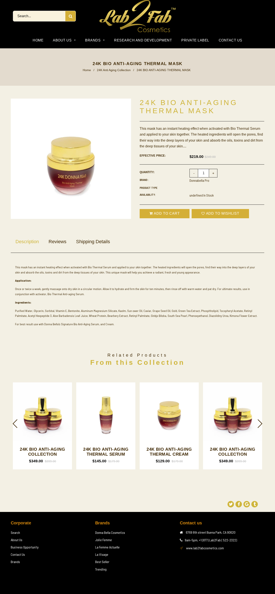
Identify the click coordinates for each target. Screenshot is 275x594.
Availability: (148, 194)
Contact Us (230, 40)
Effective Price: (153, 155)
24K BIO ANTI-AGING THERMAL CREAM (169, 452)
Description (27, 241)
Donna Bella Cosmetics (110, 532)
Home (38, 40)
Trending (101, 569)
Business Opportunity (25, 547)
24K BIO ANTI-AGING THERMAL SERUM (105, 452)
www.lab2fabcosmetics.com (205, 548)
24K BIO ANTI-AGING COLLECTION (42, 452)
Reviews (57, 241)
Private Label (195, 40)
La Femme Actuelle (107, 547)
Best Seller (102, 562)
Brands (93, 40)
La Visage (101, 554)
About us (63, 40)
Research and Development (143, 40)
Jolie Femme (103, 540)
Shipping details (93, 241)
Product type (148, 187)
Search (15, 532)
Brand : (144, 180)
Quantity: (147, 172)
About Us (16, 540)
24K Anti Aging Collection (114, 70)
